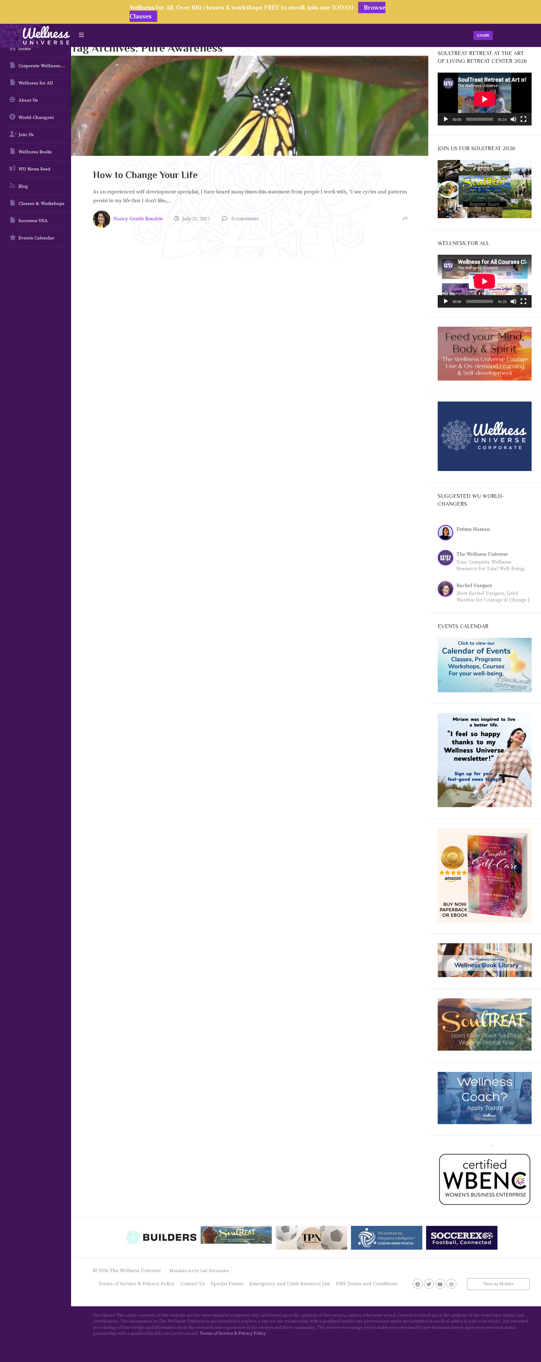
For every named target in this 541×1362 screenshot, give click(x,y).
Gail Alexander (214, 1271)
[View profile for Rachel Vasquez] (447, 590)
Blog (23, 186)
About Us (28, 100)
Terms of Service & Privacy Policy (136, 1284)
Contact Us (192, 1284)
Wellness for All (35, 83)
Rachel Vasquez (474, 585)
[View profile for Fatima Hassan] (447, 533)
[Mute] (513, 119)
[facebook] (418, 1284)
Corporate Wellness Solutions (44, 66)
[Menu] (81, 35)
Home (24, 49)
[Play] (446, 119)
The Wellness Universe (482, 554)
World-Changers (36, 117)
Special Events (227, 1284)
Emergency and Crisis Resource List (290, 1284)
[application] (485, 99)
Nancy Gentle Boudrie (138, 219)
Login (483, 35)
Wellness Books (35, 152)
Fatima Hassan (473, 529)
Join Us (26, 135)
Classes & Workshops (41, 204)
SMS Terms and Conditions (366, 1284)
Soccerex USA (33, 221)
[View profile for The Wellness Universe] (447, 558)
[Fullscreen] (523, 119)
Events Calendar (36, 238)
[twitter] (429, 1284)
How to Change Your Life (145, 175)
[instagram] (451, 1284)
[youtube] (440, 1284)
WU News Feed (34, 169)
